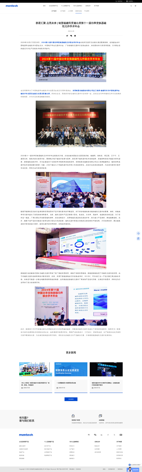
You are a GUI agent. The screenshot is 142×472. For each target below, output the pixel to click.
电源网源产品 (48, 455)
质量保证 (71, 452)
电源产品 (21, 452)
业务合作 (88, 5)
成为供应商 (98, 452)
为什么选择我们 (77, 5)
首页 (44, 5)
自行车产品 (47, 446)
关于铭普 (96, 5)
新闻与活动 (78, 11)
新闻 (104, 469)
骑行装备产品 (48, 449)
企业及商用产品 (53, 5)
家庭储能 (21, 458)
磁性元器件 (22, 446)
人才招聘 (70, 11)
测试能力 (71, 455)
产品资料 (86, 11)
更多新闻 (71, 399)
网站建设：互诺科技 (75, 469)
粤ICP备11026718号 (62, 469)
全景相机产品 (48, 452)
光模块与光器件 (23, 449)
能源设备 (21, 455)
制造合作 (97, 446)
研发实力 (71, 446)
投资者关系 (119, 455)
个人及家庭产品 (65, 5)
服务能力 (71, 458)
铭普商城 (120, 1)
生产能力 (71, 449)
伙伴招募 (97, 449)
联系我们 (119, 458)
